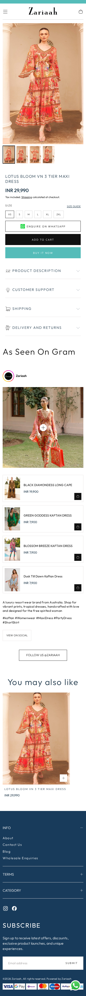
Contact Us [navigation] (12, 844)
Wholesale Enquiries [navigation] (20, 858)
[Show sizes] (63, 778)
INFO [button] (7, 828)
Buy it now (43, 253)
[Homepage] (43, 11)
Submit (71, 963)
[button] (5, 11)
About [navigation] (8, 838)
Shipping (26, 197)
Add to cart (43, 239)
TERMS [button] (8, 874)
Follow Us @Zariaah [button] (43, 655)
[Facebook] (15, 910)
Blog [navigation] (7, 851)
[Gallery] (43, 94)
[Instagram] (7, 910)
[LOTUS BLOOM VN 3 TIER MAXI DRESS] (36, 738)
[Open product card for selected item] (43, 427)
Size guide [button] (74, 206)
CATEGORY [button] (12, 890)
